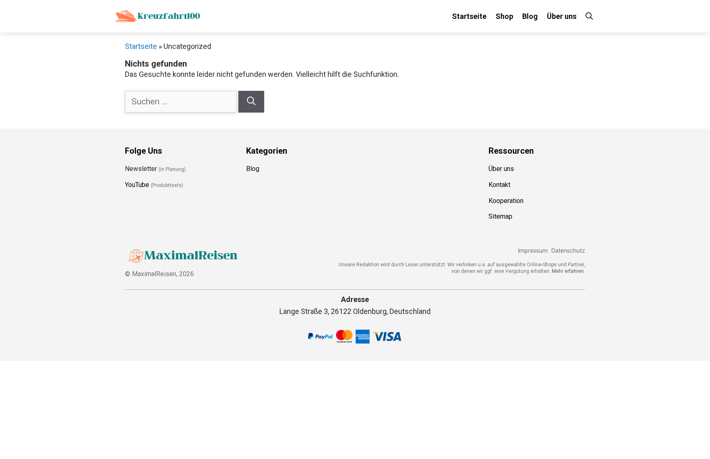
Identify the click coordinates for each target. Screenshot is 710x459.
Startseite (469, 16)
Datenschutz (568, 250)
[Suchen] (251, 102)
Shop (504, 16)
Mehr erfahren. (568, 271)
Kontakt (499, 185)
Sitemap (500, 216)
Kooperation (506, 201)
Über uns (561, 16)
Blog (530, 16)
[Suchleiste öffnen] (589, 16)
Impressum (533, 250)
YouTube (137, 185)
